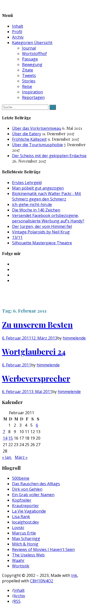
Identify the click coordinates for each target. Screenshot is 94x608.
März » (21, 457)
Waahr (18, 560)
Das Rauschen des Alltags (36, 483)
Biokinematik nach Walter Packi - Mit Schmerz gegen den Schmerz (46, 196)
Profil (17, 31)
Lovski (18, 527)
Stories (28, 81)
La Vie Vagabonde (29, 511)
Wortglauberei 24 (34, 351)
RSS (17, 601)
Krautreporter (25, 505)
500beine (20, 478)
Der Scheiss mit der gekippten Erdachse (49, 155)
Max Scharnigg (26, 538)
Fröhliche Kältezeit (29, 139)
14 (5, 438)
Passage (30, 59)
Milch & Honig (25, 544)
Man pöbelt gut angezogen (38, 188)
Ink (74, 575)
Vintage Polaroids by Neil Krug (41, 232)
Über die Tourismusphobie (37, 144)
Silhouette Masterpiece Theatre (42, 243)
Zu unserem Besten (37, 324)
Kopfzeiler (21, 500)
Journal (29, 48)
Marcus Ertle (24, 533)
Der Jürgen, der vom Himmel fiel (42, 226)
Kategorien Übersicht (32, 42)
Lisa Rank (21, 516)
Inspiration (32, 92)
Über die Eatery (26, 133)
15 (10, 438)
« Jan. (7, 457)
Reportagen (33, 97)
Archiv (18, 37)
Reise (27, 86)
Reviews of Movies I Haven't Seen (43, 549)
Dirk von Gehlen (27, 489)
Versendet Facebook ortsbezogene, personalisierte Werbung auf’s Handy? (48, 218)
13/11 (17, 237)
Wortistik (20, 566)
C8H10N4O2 (41, 581)
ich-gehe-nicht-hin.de (32, 204)
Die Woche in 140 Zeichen (36, 210)
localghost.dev (25, 522)
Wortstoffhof (34, 53)
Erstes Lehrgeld (27, 182)
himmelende (74, 338)
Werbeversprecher (36, 378)
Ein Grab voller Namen (33, 494)
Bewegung (32, 64)
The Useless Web (28, 555)
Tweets (29, 75)
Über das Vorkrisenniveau (36, 128)
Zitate (27, 70)
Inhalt (17, 26)
